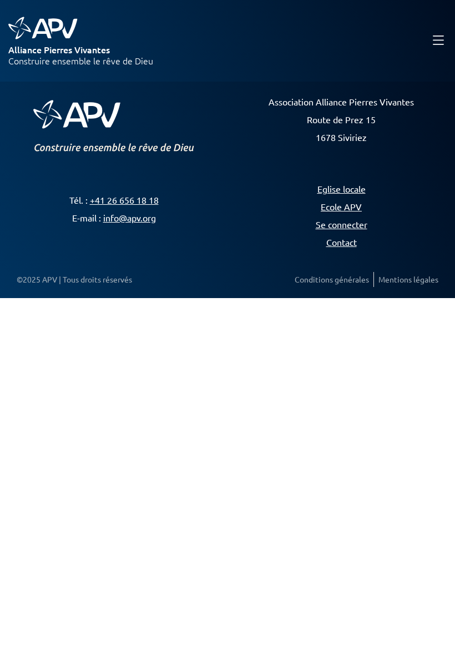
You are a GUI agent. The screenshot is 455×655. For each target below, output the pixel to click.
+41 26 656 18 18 (124, 199)
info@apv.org (129, 217)
